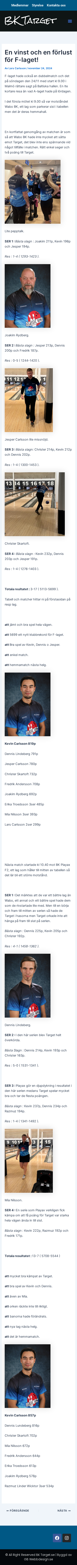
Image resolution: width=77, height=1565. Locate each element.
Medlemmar (19, 5)
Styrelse (37, 5)
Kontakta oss (56, 5)
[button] (70, 21)
